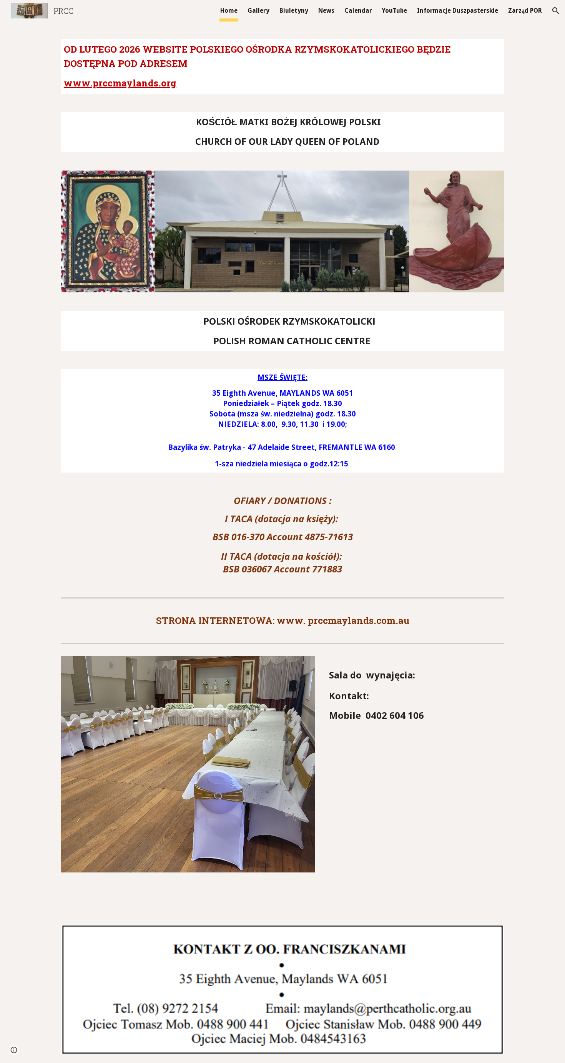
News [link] (326, 10)
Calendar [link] (358, 10)
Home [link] (229, 10)
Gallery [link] (258, 10)
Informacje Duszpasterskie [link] (457, 10)
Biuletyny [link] (293, 10)
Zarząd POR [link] (525, 10)
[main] (282, 66)
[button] (556, 11)
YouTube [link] (394, 10)
